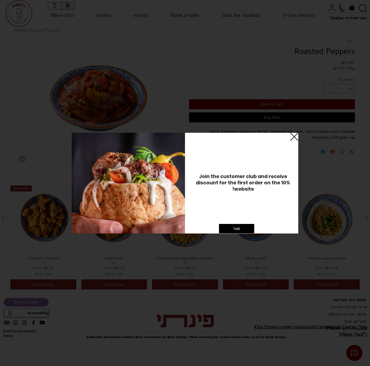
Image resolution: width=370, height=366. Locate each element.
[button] (294, 137)
